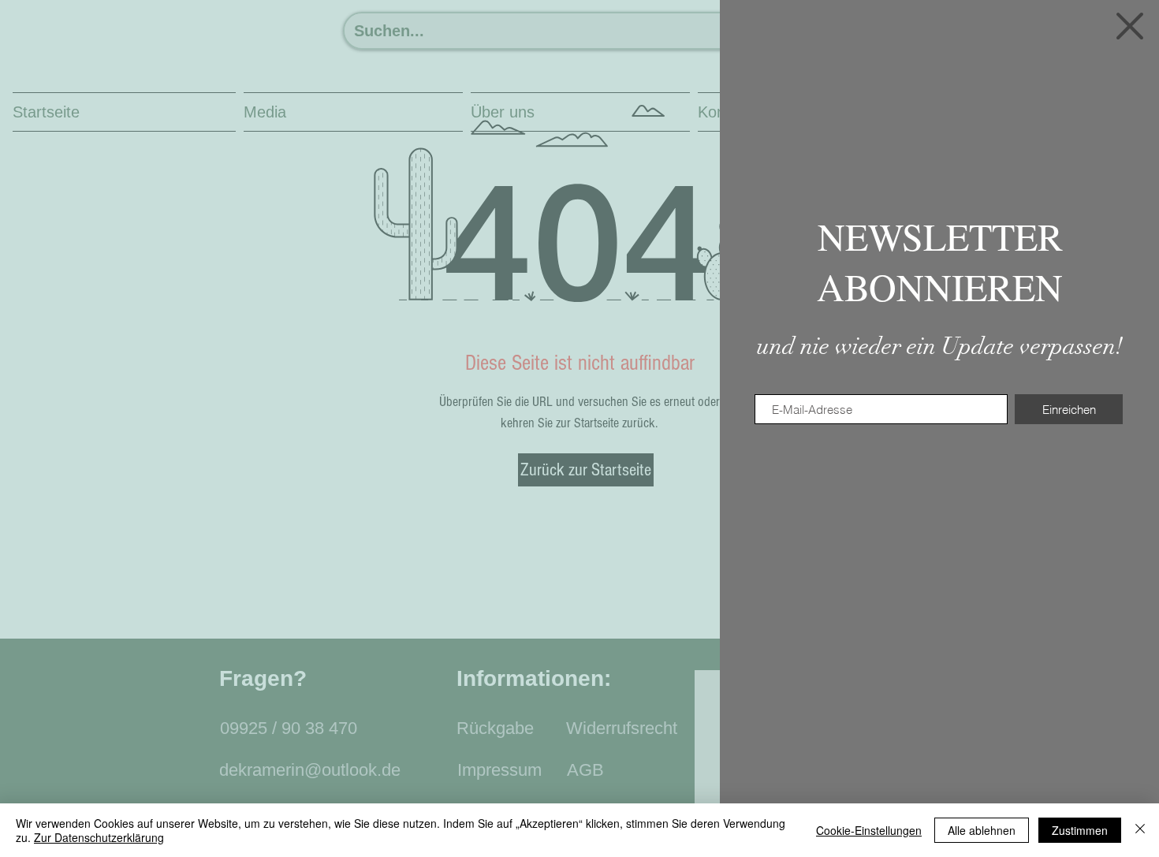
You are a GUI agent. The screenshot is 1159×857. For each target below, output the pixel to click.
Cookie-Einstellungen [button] (869, 830)
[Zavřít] (1140, 830)
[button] (1129, 26)
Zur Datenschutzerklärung (99, 837)
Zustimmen (1080, 830)
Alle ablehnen (982, 830)
